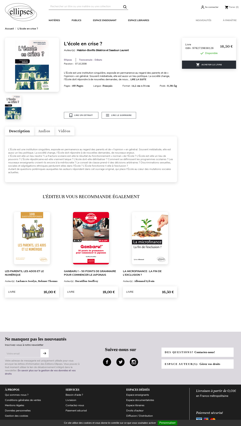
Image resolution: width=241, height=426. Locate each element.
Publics (76, 20)
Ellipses (68, 59)
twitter (120, 362)
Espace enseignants (137, 395)
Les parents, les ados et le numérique (24, 273)
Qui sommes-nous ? (16, 395)
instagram (134, 362)
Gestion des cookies (16, 416)
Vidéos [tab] (64, 131)
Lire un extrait (83, 115)
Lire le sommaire (121, 115)
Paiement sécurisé (76, 410)
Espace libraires (138, 20)
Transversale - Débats (90, 59)
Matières (54, 20)
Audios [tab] (44, 131)
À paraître (230, 20)
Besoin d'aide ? (74, 395)
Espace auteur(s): (192, 364)
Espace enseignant (105, 20)
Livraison (71, 400)
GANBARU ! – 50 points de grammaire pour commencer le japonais (90, 273)
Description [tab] (19, 131)
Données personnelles (18, 410)
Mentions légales (14, 405)
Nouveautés (203, 20)
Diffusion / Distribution (139, 416)
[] (125, 7)
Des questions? (190, 352)
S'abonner (44, 353)
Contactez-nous (75, 405)
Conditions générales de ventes (23, 400)
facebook (107, 362)
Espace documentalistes (140, 400)
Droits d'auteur (135, 410)
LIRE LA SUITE (138, 79)
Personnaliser (167, 422)
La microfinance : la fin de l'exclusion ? (142, 273)
